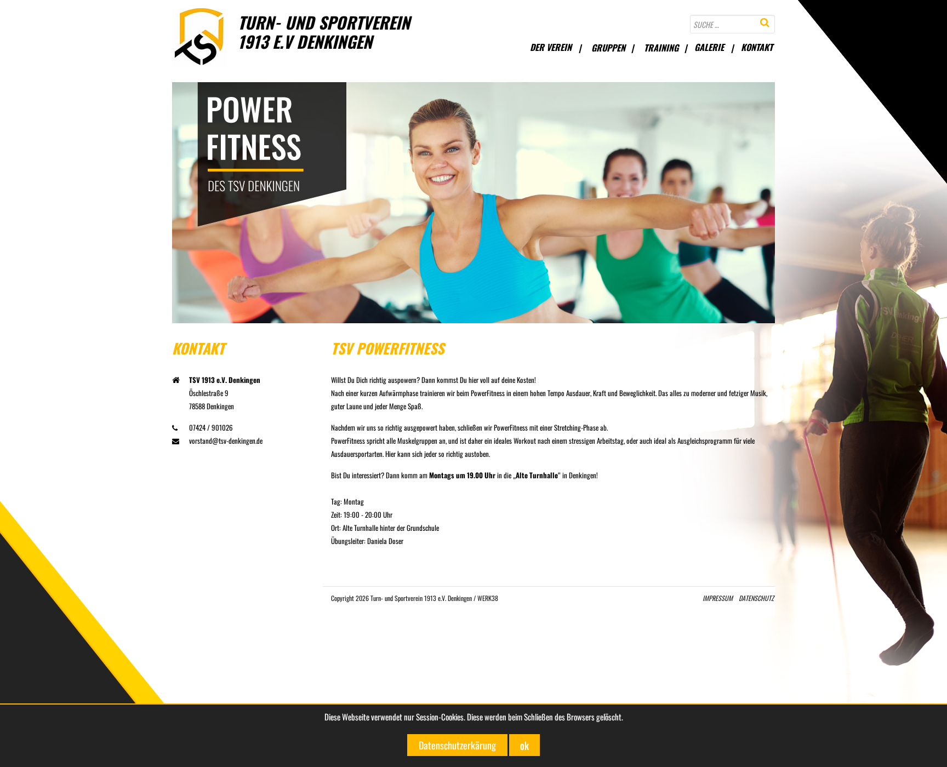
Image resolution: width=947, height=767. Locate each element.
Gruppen (608, 47)
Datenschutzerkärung (457, 745)
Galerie (709, 47)
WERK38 (487, 598)
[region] (473, 202)
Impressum (718, 598)
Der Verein (551, 47)
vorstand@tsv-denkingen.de (226, 440)
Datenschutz (756, 598)
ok (524, 745)
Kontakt (757, 47)
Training (661, 47)
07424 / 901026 (211, 427)
